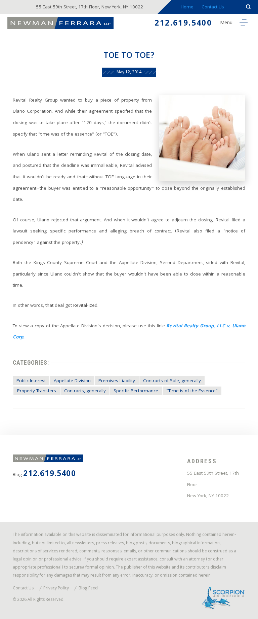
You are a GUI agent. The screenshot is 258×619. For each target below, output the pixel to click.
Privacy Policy (56, 589)
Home (187, 7)
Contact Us (213, 7)
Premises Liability (116, 381)
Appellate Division (72, 381)
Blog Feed (88, 589)
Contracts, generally (85, 391)
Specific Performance (136, 391)
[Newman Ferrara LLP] (60, 23)
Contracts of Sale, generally (172, 381)
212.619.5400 (183, 24)
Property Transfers (36, 391)
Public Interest (31, 381)
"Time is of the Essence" (192, 391)
